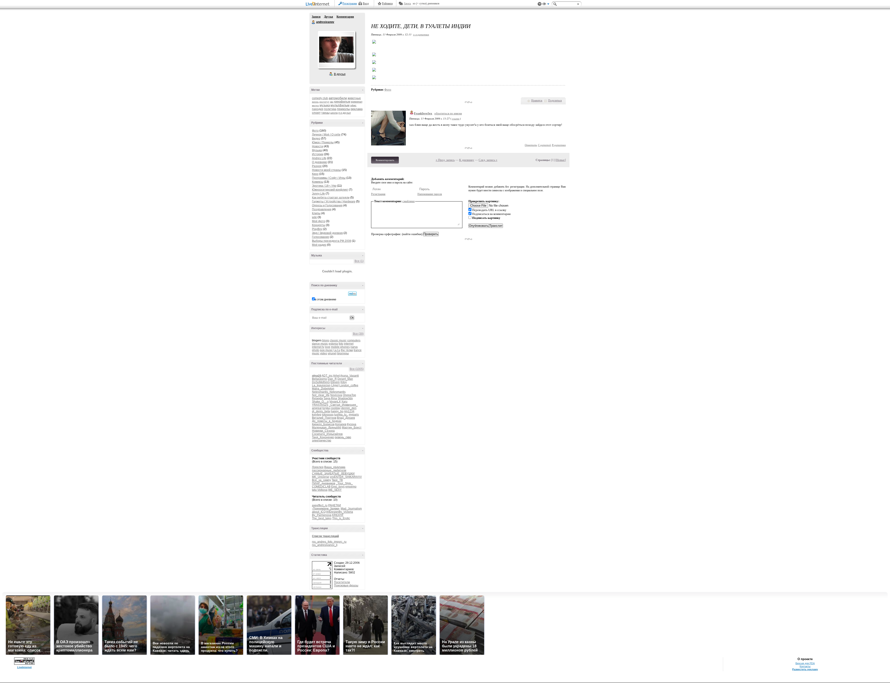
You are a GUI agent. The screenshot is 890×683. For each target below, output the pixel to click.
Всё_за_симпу (321, 480)
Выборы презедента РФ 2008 (331, 240)
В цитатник (559, 145)
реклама (356, 109)
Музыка (317, 150)
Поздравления (321, 209)
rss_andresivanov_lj (324, 545)
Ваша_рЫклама (334, 467)
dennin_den (348, 408)
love (327, 347)
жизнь (315, 102)
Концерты (318, 225)
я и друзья (344, 112)
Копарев (340, 424)
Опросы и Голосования (327, 205)
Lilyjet (335, 385)
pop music (326, 350)
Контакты (805, 666)
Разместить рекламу (805, 669)
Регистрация (350, 3)
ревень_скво (343, 437)
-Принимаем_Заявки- (326, 508)
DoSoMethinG (321, 382)
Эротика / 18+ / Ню (324, 185)
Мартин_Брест (352, 427)
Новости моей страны (326, 170)
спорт (316, 112)
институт (324, 102)
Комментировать (385, 160)
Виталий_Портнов (324, 417)
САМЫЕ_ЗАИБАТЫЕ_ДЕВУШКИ (333, 473)
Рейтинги (387, 3)
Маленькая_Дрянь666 (326, 427)
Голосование (320, 237)
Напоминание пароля (429, 194)
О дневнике (319, 162)
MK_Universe (320, 476)
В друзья (340, 74)
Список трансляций (325, 536)
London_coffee (348, 385)
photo (315, 350)
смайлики (408, 201)
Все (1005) (357, 369)
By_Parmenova (321, 515)
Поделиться (555, 100)
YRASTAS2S (320, 404)
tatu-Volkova (319, 489)
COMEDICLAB (321, 486)
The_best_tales (321, 518)
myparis (354, 414)
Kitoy (343, 382)
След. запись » (488, 160)
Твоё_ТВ (337, 480)
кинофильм (342, 101)
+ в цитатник (421, 34)
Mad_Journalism (351, 508)
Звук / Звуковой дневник (327, 233)
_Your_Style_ (344, 483)
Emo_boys (338, 486)
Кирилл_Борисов (323, 424)
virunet (332, 353)
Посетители (342, 582)
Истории (317, 154)
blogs (325, 340)
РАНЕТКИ (334, 505)
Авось (407, 3)
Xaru (344, 401)
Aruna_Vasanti (349, 375)
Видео (316, 138)
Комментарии (345, 16)
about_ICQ (319, 511)
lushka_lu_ (341, 414)
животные (354, 98)
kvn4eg (316, 414)
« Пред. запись (445, 160)
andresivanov (313, 22)
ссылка (455, 118)
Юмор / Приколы (323, 142)
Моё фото (318, 221)
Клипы (316, 213)
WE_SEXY (335, 489)
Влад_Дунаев (346, 417)
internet (348, 343)
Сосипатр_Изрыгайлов (327, 434)
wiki (314, 217)
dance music (320, 343)
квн (332, 102)
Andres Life (319, 158)
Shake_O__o (320, 401)
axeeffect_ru (319, 505)
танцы (325, 112)
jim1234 (349, 411)
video (323, 353)
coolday (335, 408)
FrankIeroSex (423, 113)
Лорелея (318, 467)
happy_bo (337, 411)
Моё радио (319, 244)
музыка (325, 105)
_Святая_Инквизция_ (343, 404)
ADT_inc (327, 375)
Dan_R (332, 379)
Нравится (536, 100)
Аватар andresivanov (336, 49)
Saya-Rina (330, 398)
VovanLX (335, 401)
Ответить (531, 145)
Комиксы (317, 181)
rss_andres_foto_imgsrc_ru (329, 541)
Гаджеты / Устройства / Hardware (333, 201)
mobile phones (340, 347)
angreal (317, 408)
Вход (366, 3)
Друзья (328, 16)
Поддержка (539, 4)
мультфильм (340, 105)
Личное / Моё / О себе (326, 134)
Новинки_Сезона (323, 430)
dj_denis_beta (321, 411)
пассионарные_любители (329, 470)
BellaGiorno (319, 379)
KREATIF (337, 515)
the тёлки (347, 350)
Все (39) (358, 333)
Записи (316, 16)
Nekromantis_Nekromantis (329, 391)
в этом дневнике (325, 299)
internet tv (318, 347)
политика (330, 109)
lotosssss (328, 414)
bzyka (326, 408)
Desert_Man (345, 379)
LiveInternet (318, 4)
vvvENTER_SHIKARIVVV (346, 476)
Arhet (336, 375)
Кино (315, 174)
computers (353, 340)
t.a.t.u (337, 350)
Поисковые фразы (346, 585)
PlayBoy (317, 229)
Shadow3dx (345, 398)
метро (315, 105)
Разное (317, 166)
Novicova (336, 395)
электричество (321, 440)
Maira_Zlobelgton (323, 388)
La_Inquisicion (321, 385)
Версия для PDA (805, 663)
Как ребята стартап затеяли (331, 197)
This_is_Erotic (341, 518)
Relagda (317, 398)
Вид (545, 4)
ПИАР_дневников (323, 483)
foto (341, 343)
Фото (315, 130)
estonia (333, 343)
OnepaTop (349, 395)
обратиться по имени (448, 113)
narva (354, 347)
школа (334, 112)
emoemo (350, 486)
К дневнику (466, 160)
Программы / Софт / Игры (329, 177)
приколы (343, 109)
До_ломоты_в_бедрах (326, 421)
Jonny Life (318, 193)
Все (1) (359, 261)
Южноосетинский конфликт (330, 189)
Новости (317, 146)
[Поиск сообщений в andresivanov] (352, 294)
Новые (560, 160)
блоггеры (343, 353)
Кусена (351, 424)
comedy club (320, 98)
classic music (338, 340)
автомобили (338, 98)
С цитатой (544, 145)
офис (353, 105)
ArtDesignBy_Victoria (339, 511)
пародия (317, 109)
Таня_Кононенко (323, 437)
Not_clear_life (321, 395)
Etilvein (335, 382)
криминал (356, 101)
